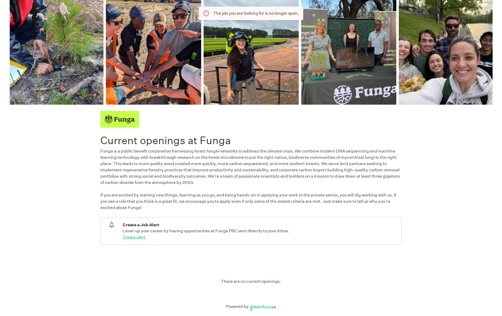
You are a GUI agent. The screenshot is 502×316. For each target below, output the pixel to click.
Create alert (134, 237)
